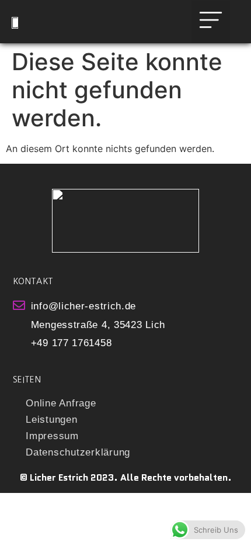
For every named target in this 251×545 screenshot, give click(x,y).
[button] (210, 22)
